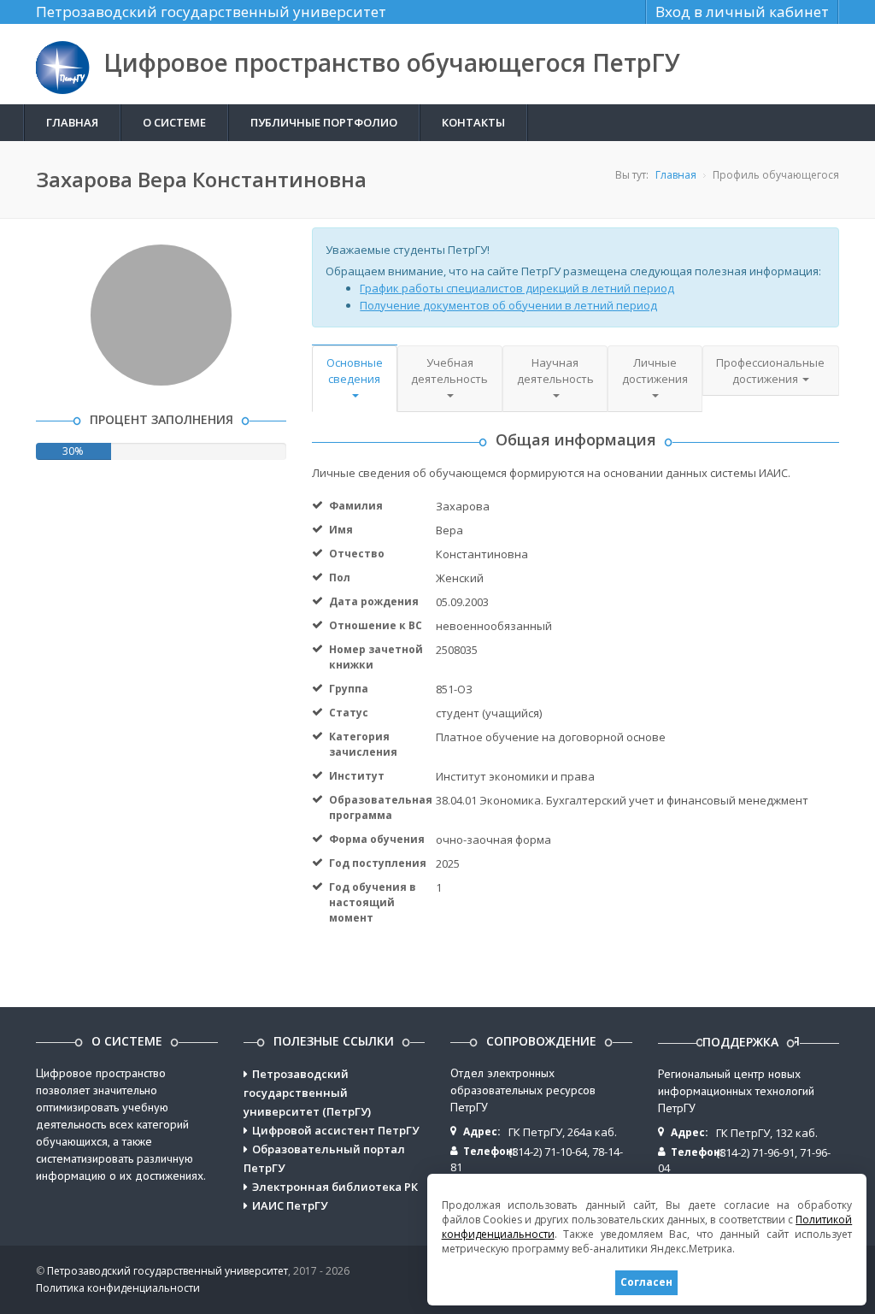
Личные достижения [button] (655, 370)
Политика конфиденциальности (118, 1288)
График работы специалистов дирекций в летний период (517, 288)
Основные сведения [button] (354, 370)
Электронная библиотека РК (335, 1186)
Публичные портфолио (323, 122)
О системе (174, 122)
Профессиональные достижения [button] (770, 370)
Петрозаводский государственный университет (211, 11)
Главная (72, 122)
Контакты (473, 122)
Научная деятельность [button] (555, 370)
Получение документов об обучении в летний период (508, 305)
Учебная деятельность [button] (449, 370)
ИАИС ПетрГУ (289, 1205)
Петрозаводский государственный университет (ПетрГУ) (307, 1092)
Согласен (646, 1282)
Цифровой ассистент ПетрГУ (335, 1130)
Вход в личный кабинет (742, 11)
